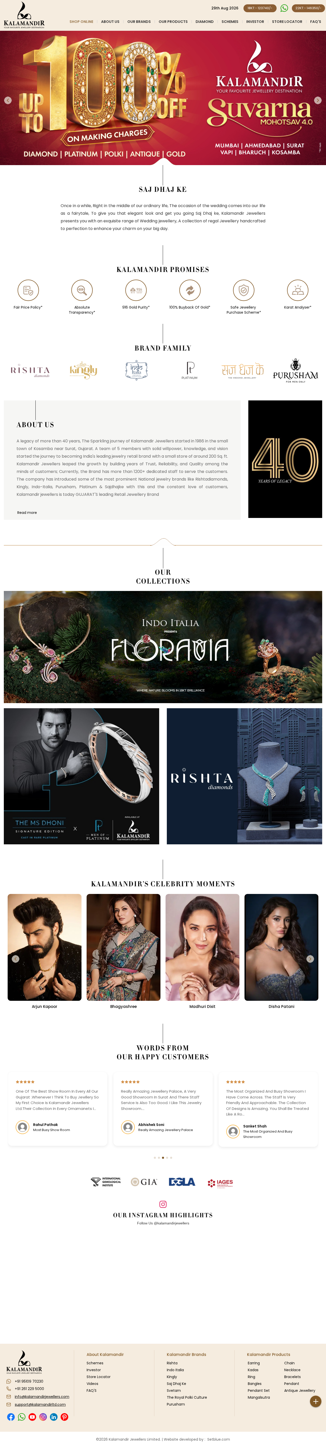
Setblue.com (217, 1439)
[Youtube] (32, 1417)
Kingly (172, 1376)
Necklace (292, 1369)
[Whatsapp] (21, 1417)
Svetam (174, 1390)
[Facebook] (10, 1417)
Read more (27, 512)
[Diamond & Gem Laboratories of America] (182, 1181)
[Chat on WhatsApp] (284, 8)
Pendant (291, 1383)
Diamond (205, 21)
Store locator (287, 21)
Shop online (81, 21)
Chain (289, 1363)
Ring (251, 1376)
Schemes (230, 21)
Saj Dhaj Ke (176, 1383)
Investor (255, 21)
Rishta (172, 1363)
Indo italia (175, 1369)
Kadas (253, 1369)
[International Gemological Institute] (105, 1181)
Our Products (173, 21)
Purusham (176, 1404)
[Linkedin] (53, 1417)
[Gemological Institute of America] (144, 1181)
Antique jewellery (299, 1390)
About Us (110, 21)
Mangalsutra (259, 1397)
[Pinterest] (64, 1417)
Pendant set (259, 1390)
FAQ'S (315, 21)
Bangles (255, 1383)
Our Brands (139, 21)
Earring (254, 1363)
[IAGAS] (220, 1183)
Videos (92, 1383)
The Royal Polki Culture (187, 1397)
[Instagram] (42, 1417)
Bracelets (292, 1376)
